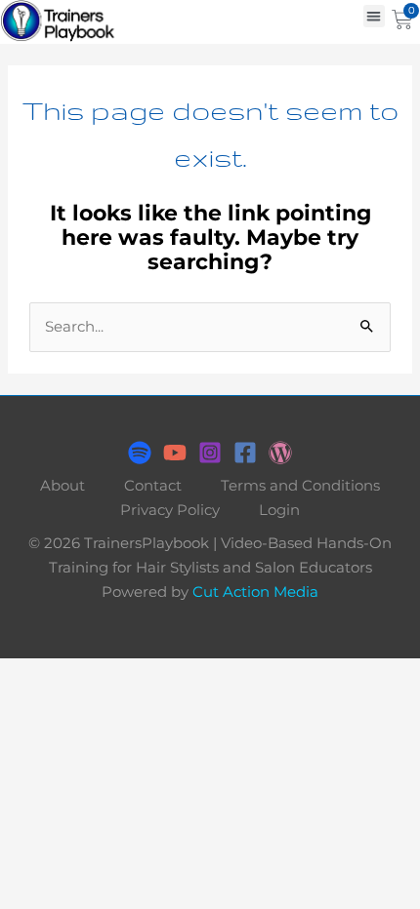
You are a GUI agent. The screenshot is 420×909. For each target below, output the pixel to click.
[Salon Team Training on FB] (245, 452)
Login (279, 510)
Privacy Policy (170, 510)
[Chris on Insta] (210, 452)
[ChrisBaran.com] (280, 452)
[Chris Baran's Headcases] (139, 452)
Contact (153, 485)
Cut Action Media (255, 592)
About (62, 485)
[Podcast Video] (175, 452)
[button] (374, 16)
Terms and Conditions (300, 485)
